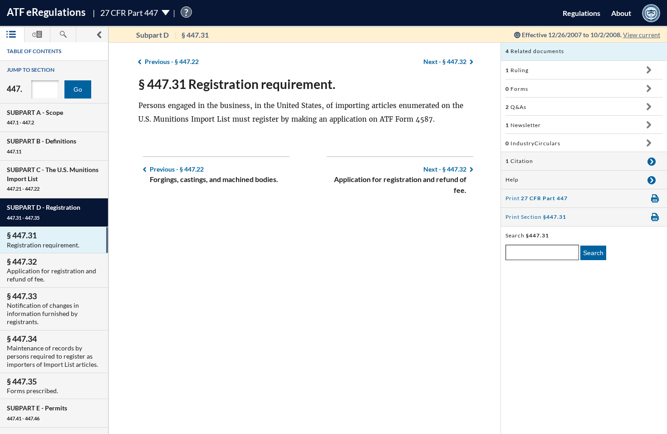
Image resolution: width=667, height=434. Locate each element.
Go (78, 89)
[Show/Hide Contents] (648, 70)
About (621, 13)
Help (512, 179)
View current (641, 35)
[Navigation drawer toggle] (99, 34)
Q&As (515, 107)
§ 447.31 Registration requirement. (236, 84)
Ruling (517, 70)
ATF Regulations (46, 12)
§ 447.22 (172, 61)
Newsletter (523, 125)
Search (593, 252)
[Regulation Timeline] (37, 34)
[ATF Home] (651, 13)
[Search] (63, 34)
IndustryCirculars (532, 143)
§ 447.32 (444, 61)
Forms (516, 88)
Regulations (581, 13)
